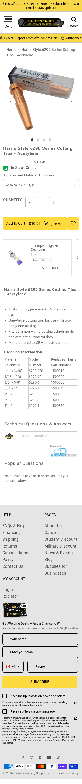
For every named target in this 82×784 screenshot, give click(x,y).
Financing (11, 532)
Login (7, 589)
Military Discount (60, 546)
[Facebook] (23, 758)
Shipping (10, 539)
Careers (51, 532)
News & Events (58, 552)
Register (10, 596)
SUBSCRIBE (39, 682)
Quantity (12, 200)
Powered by (56, 446)
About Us (53, 525)
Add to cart (50, 267)
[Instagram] (31, 758)
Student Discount (60, 539)
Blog (48, 559)
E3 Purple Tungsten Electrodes (44, 247)
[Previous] (10, 102)
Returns (9, 546)
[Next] (71, 102)
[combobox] (13, 667)
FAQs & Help (14, 525)
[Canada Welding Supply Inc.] (41, 22)
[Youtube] (49, 758)
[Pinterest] (40, 758)
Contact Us (12, 566)
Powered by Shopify (66, 773)
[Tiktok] (58, 758)
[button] (8, 22)
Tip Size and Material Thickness (29, 175)
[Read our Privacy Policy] (75, 703)
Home (11, 50)
